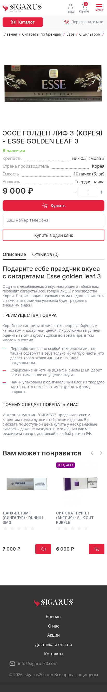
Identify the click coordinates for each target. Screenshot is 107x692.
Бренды (53, 616)
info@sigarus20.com (38, 663)
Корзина (84, 11)
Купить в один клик (53, 235)
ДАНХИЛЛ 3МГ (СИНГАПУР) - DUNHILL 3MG (23, 518)
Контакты (53, 654)
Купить (58, 205)
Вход (71, 12)
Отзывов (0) (45, 254)
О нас (53, 626)
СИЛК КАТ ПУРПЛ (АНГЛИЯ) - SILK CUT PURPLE (75, 518)
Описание (14, 254)
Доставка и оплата (53, 644)
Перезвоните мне (87, 21)
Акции (53, 635)
